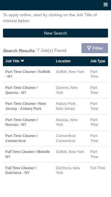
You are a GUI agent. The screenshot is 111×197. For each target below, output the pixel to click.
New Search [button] (55, 33)
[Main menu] (106, 5)
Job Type (97, 61)
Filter (98, 48)
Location (63, 61)
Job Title (12, 61)
